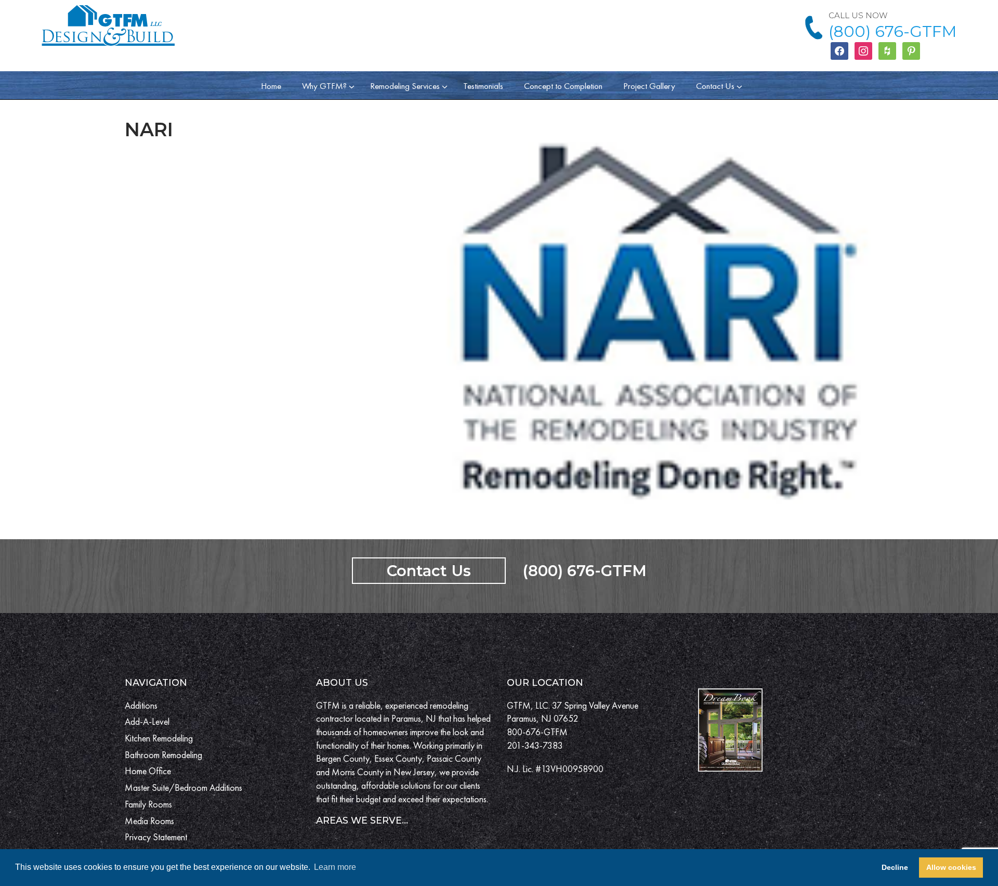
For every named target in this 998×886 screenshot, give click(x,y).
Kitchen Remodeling (159, 738)
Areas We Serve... (362, 820)
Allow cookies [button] (951, 867)
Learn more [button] (335, 867)
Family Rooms (148, 804)
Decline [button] (895, 867)
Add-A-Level (147, 721)
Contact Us (429, 571)
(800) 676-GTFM (892, 31)
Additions (141, 705)
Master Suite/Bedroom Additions (183, 787)
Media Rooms (149, 821)
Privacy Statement (156, 837)
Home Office (148, 771)
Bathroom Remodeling (163, 755)
